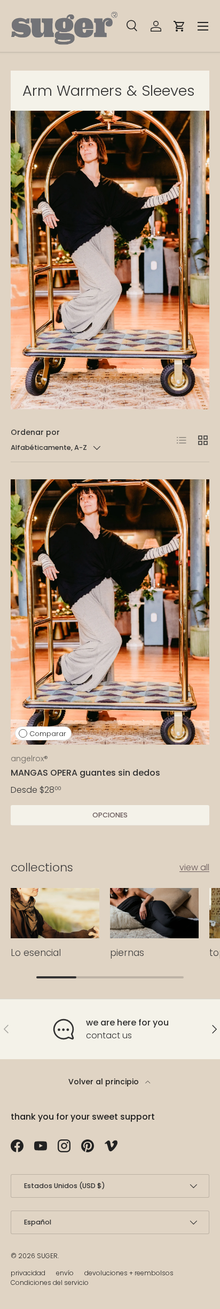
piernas (127, 952)
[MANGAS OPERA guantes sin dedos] (110, 612)
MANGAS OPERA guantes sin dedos (85, 773)
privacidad (28, 1272)
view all (194, 867)
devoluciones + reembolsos (129, 1272)
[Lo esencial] (55, 913)
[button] (179, 26)
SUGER (47, 1255)
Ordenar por (35, 432)
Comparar (47, 734)
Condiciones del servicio (50, 1282)
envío (65, 1272)
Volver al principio (104, 1081)
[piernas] (154, 913)
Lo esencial (36, 952)
